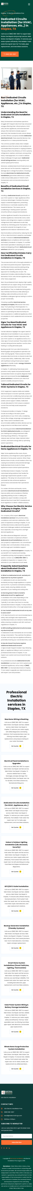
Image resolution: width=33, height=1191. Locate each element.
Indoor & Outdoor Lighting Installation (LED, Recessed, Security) (16, 844)
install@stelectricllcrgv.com (13, 1116)
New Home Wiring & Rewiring (16, 719)
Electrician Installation (16, 1158)
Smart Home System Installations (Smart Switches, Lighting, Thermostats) (16, 965)
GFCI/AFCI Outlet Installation (17, 886)
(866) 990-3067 (10, 54)
